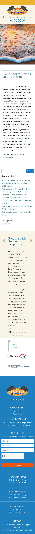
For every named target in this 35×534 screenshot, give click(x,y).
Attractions (8, 158)
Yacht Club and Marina (16, 138)
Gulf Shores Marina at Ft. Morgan (17, 75)
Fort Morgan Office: (17, 477)
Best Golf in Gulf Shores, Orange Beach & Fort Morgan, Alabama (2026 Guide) (15, 183)
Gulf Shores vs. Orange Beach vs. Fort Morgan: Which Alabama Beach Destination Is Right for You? (17, 192)
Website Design (7, 530)
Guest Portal (17, 414)
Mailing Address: (17, 507)
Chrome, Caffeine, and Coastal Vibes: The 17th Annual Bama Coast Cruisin (16, 200)
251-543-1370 (27, 17)
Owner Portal (17, 411)
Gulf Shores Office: (17, 492)
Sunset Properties (17, 10)
